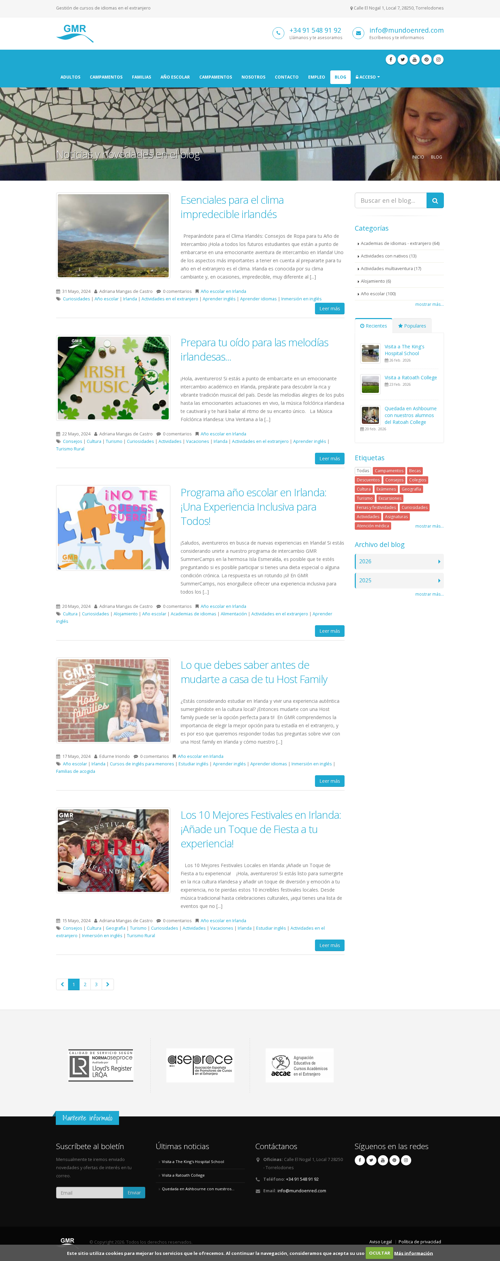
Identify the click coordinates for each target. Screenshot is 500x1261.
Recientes (375, 325)
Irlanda (130, 299)
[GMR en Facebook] (391, 59)
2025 (365, 580)
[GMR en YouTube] (415, 59)
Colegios (417, 480)
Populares (414, 325)
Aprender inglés (219, 299)
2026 (365, 561)
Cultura (94, 441)
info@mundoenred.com (406, 30)
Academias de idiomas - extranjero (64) (400, 243)
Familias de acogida (75, 771)
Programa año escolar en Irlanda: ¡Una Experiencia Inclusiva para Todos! (254, 506)
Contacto (287, 77)
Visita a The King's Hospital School (404, 349)
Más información (413, 1253)
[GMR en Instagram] (438, 59)
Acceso (367, 77)
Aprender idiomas (258, 299)
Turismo (114, 441)
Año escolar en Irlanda (223, 291)
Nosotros (253, 77)
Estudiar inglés (194, 764)
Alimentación (234, 614)
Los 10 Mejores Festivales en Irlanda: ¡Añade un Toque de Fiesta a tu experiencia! (261, 829)
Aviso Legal (380, 1242)
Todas (363, 471)
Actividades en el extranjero (169, 299)
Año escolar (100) (378, 294)
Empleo (316, 77)
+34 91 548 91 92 (315, 30)
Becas (415, 471)
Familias (141, 77)
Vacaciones (197, 441)
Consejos (72, 441)
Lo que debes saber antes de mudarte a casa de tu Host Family (254, 672)
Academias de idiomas (193, 614)
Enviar (134, 1192)
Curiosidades (76, 299)
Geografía (116, 928)
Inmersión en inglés (301, 299)
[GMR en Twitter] (403, 59)
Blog (340, 77)
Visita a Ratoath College (411, 377)
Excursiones (390, 498)
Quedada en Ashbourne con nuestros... (198, 1188)
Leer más (329, 308)
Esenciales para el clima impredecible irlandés (232, 207)
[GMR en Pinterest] (426, 59)
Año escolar (175, 77)
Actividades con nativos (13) (388, 256)
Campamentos (106, 77)
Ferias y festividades (376, 507)
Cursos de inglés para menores (142, 764)
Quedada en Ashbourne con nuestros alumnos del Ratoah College (411, 415)
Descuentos (368, 480)
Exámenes (386, 489)
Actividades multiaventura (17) (391, 268)
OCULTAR (379, 1253)
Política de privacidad (420, 1242)
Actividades (170, 441)
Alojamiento (126, 614)
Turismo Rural (70, 449)
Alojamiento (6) (376, 281)
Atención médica (373, 526)
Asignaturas (396, 516)
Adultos (70, 77)
